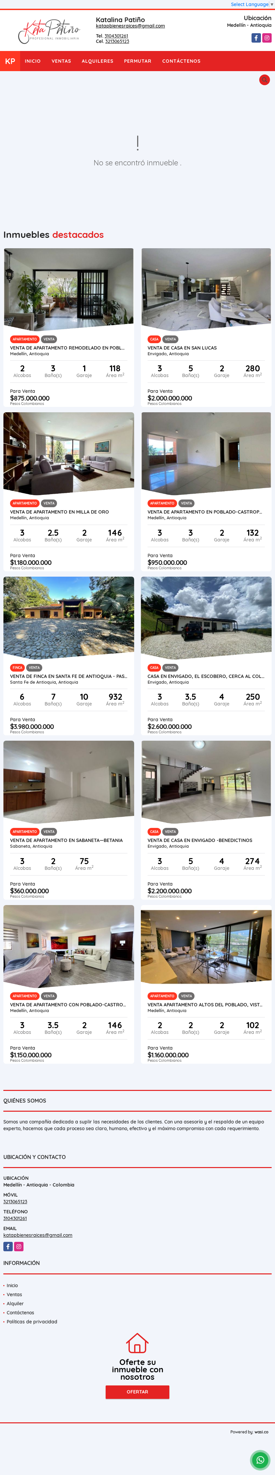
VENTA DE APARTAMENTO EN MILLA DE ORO (59, 512)
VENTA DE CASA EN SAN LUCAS (182, 348)
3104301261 (116, 36)
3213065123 (117, 41)
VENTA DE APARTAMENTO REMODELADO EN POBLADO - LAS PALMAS (68, 348)
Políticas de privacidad (32, 1322)
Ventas (61, 61)
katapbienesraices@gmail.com (130, 26)
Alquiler (15, 1304)
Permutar (138, 61)
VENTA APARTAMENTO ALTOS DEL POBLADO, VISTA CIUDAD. (206, 1004)
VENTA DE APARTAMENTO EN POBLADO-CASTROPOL (206, 512)
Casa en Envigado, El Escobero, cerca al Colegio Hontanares (206, 676)
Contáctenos (181, 61)
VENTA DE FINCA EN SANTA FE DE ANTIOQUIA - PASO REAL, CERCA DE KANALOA (68, 676)
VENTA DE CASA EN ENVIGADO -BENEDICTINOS (200, 840)
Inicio (33, 61)
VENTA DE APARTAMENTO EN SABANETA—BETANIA (66, 840)
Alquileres (97, 61)
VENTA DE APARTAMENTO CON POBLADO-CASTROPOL (68, 1004)
